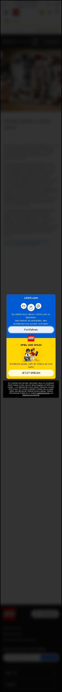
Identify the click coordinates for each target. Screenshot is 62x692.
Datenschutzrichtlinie (30, 395)
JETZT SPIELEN (31, 373)
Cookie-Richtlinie (43, 393)
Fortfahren (31, 329)
